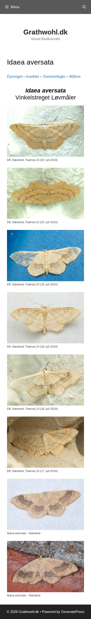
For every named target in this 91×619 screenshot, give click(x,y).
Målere (75, 77)
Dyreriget (14, 77)
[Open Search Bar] (84, 7)
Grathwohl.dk (45, 32)
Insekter (32, 77)
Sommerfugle (54, 77)
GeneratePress (72, 612)
